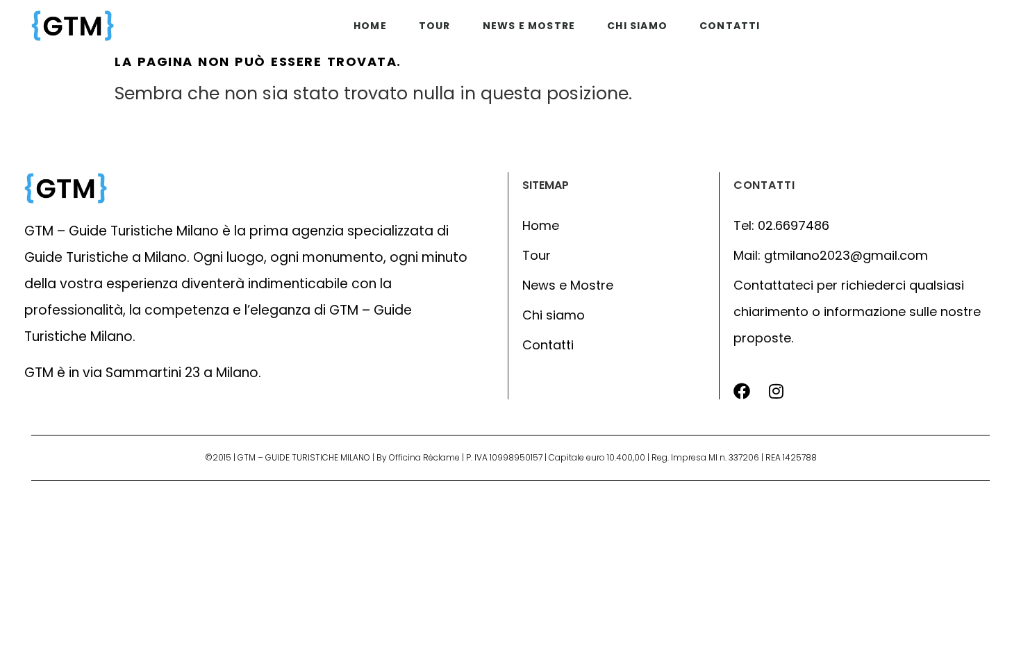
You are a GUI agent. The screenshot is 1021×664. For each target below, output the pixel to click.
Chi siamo (637, 26)
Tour (435, 26)
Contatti (730, 26)
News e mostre (529, 26)
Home (370, 26)
